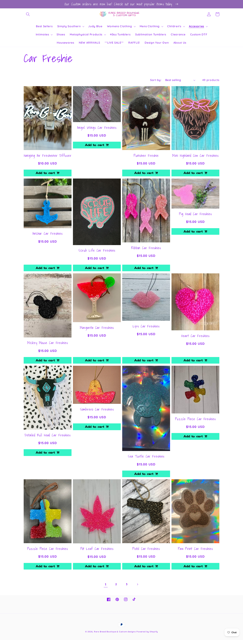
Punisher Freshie (146, 155)
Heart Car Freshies (195, 336)
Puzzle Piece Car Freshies (195, 419)
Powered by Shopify (147, 631)
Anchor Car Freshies (48, 233)
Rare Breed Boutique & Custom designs (115, 631)
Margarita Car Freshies (97, 328)
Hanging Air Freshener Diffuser (48, 155)
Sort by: (155, 80)
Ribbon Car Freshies (146, 248)
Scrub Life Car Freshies (96, 250)
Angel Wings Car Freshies (97, 127)
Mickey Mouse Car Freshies (47, 343)
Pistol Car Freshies (146, 549)
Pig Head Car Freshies (195, 214)
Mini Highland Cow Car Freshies (195, 155)
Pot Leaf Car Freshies (96, 549)
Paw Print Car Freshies (195, 549)
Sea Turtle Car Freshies (146, 456)
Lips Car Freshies (146, 326)
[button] (28, 14)
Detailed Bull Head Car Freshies (48, 435)
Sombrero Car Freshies (97, 409)
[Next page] (137, 584)
